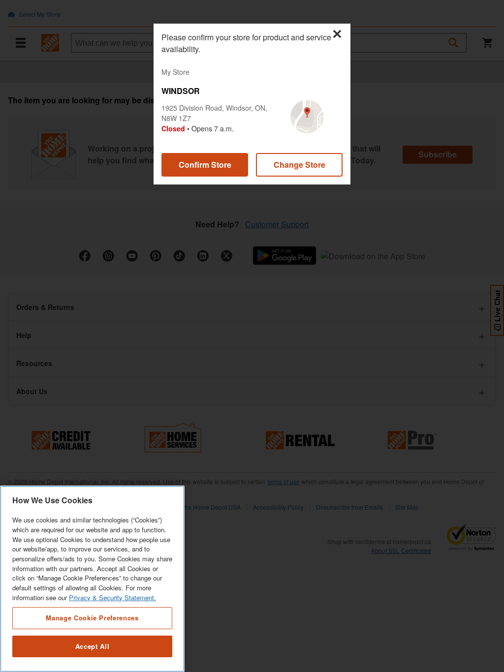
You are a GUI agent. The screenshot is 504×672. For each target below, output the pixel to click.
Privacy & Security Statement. (112, 597)
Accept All (92, 646)
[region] (92, 579)
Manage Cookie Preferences (92, 617)
